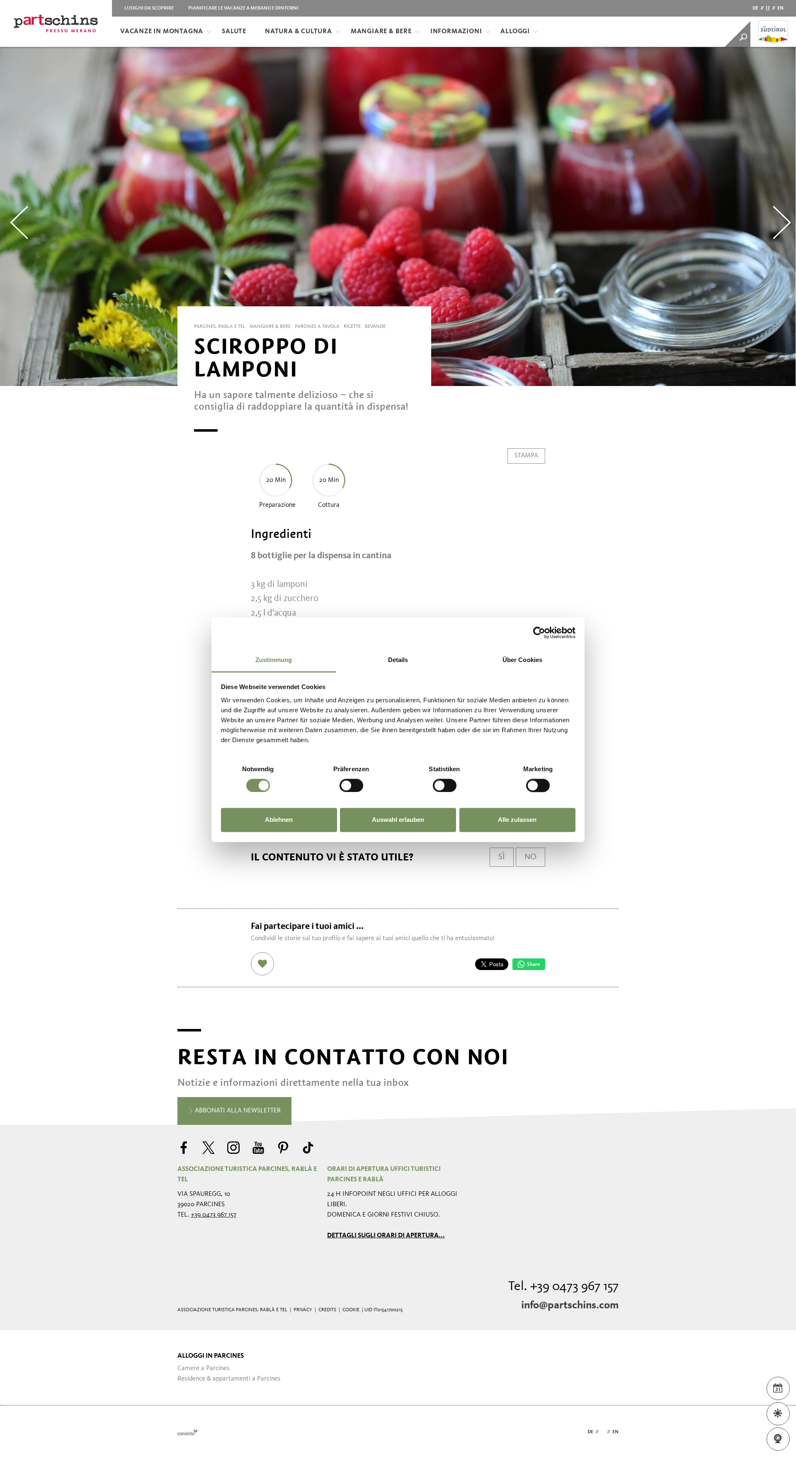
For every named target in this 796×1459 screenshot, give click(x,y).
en (780, 8)
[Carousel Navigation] (398, 216)
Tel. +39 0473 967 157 (563, 1286)
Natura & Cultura (298, 31)
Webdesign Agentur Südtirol (187, 1432)
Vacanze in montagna (161, 31)
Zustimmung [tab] (273, 659)
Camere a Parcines (203, 1368)
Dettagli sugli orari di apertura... (386, 1235)
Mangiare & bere (381, 31)
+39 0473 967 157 (213, 1215)
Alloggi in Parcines (210, 1356)
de (755, 8)
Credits (327, 1309)
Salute (234, 31)
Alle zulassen (517, 820)
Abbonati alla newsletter (237, 1110)
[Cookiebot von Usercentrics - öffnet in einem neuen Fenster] (539, 632)
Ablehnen (279, 820)
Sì (501, 857)
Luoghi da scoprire (149, 8)
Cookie (350, 1309)
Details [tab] (398, 659)
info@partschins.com (570, 1305)
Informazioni (456, 31)
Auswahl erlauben (398, 820)
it (768, 8)
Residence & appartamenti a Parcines (229, 1379)
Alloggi (515, 31)
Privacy (303, 1309)
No (530, 857)
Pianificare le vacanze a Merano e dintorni (243, 8)
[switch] (351, 785)
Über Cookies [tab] (522, 659)
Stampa (526, 455)
